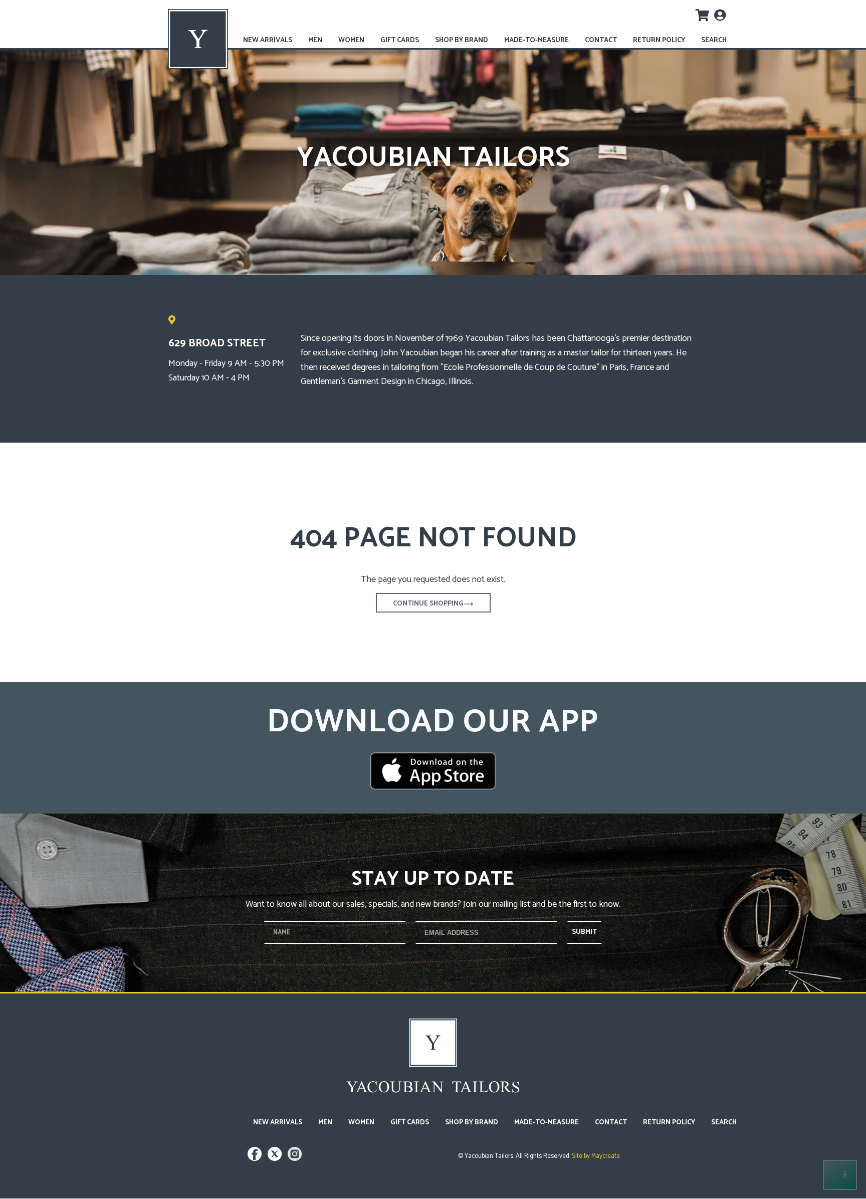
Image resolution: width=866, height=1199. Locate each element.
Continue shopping (428, 604)
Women (351, 40)
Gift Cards (399, 40)
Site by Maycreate (595, 1156)
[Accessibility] (840, 1175)
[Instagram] (294, 1158)
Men (315, 40)
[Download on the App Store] (433, 770)
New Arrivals (267, 40)
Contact (601, 40)
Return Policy (659, 40)
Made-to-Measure (536, 40)
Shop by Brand (461, 40)
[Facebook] (256, 1158)
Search (714, 40)
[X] (276, 1158)
